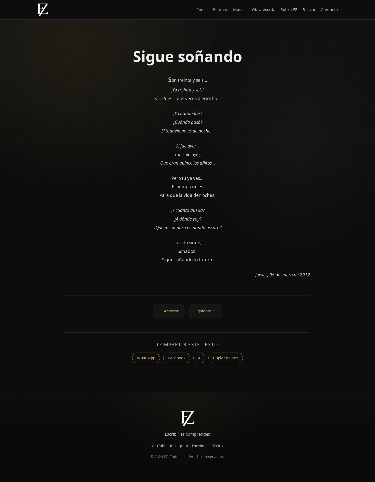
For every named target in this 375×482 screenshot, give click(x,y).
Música (240, 9)
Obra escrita (264, 9)
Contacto (329, 9)
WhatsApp (146, 357)
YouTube (159, 445)
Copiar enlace (225, 357)
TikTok (217, 445)
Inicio (202, 9)
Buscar (309, 9)
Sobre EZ (289, 9)
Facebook (176, 357)
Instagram (179, 445)
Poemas (220, 9)
